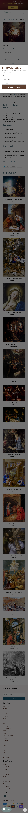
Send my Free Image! (14, 87)
